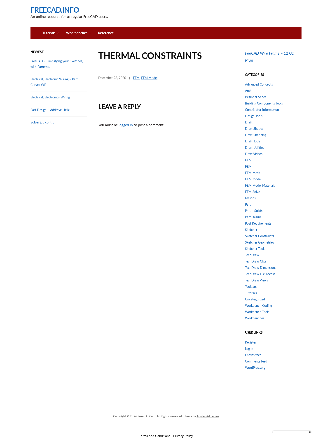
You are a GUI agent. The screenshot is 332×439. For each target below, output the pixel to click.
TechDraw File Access (260, 274)
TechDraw (252, 255)
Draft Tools (252, 141)
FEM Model (149, 78)
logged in (126, 125)
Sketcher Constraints (259, 236)
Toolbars (251, 286)
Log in (249, 349)
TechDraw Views (256, 280)
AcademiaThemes (208, 416)
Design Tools (253, 116)
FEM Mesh (252, 173)
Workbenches (76, 33)
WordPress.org (255, 367)
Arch (248, 91)
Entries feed (253, 355)
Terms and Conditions (154, 436)
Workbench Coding (258, 305)
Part (248, 204)
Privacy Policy (183, 436)
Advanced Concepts (259, 84)
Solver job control (42, 122)
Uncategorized (255, 299)
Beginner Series (255, 97)
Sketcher (251, 230)
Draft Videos (253, 154)
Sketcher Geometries (259, 242)
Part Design (253, 217)
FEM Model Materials (260, 185)
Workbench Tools (257, 312)
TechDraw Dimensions (260, 267)
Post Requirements (258, 223)
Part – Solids (253, 211)
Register (250, 342)
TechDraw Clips (256, 261)
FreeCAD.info (54, 10)
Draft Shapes (254, 128)
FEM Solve (252, 192)
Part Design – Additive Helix (50, 110)
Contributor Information (262, 109)
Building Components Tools (264, 103)
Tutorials (48, 33)
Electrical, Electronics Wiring (50, 97)
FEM (136, 78)
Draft (249, 122)
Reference (106, 33)
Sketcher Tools (255, 249)
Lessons (250, 198)
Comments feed (256, 361)
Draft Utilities (254, 147)
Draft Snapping (255, 135)
